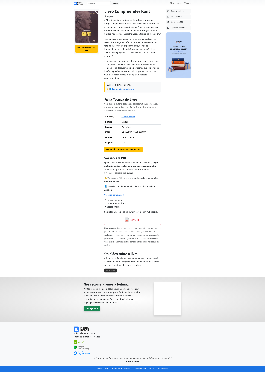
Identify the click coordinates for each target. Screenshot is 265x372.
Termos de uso (140, 369)
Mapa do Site (102, 369)
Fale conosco (162, 369)
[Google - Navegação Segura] (81, 347)
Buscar (115, 3)
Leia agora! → (92, 308)
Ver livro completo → (114, 195)
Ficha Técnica (176, 17)
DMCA (151, 369)
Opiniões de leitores (179, 28)
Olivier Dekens (128, 116)
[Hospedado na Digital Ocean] (82, 353)
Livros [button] (178, 3)
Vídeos (187, 3)
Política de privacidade (121, 369)
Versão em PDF (177, 22)
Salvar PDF (135, 220)
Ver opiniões (110, 270)
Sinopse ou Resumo (179, 11)
